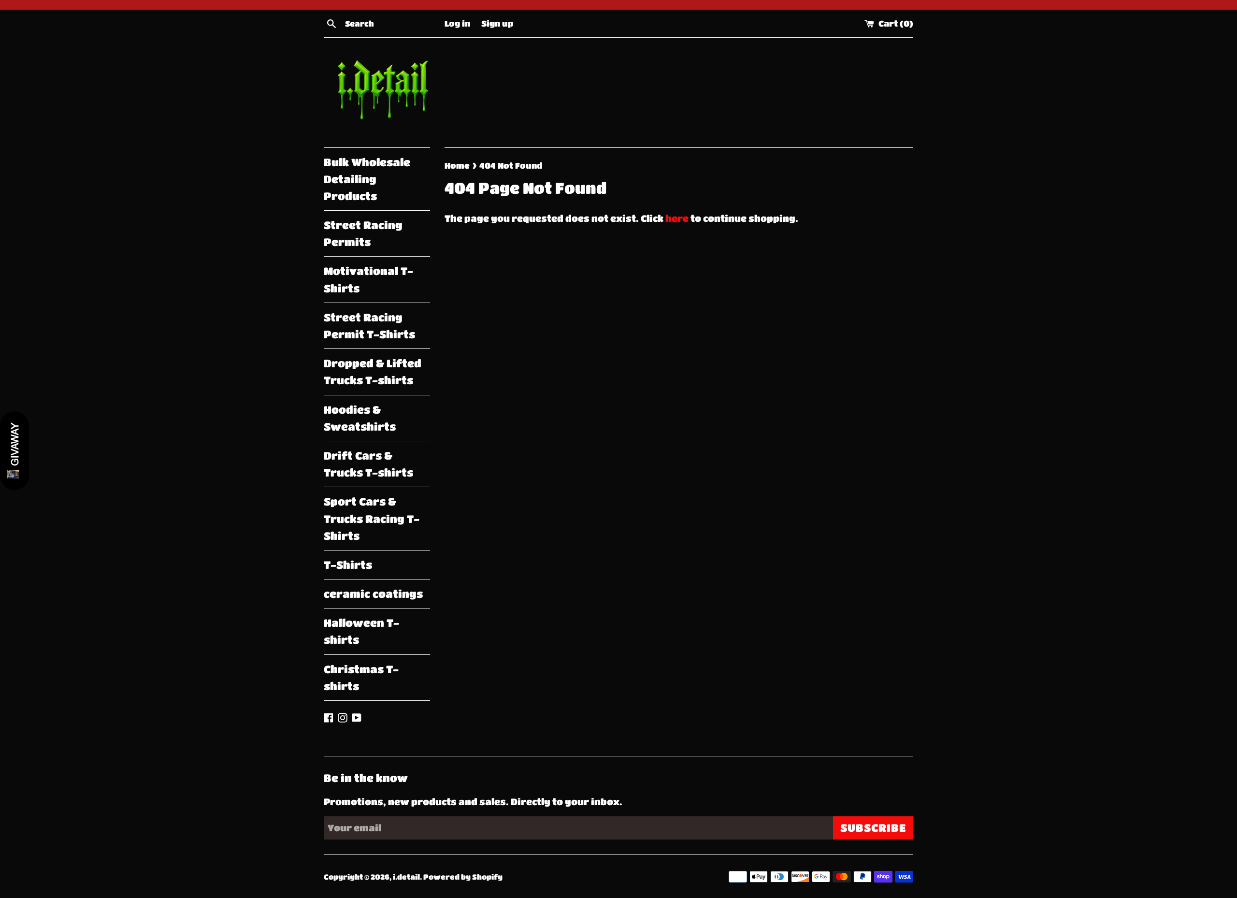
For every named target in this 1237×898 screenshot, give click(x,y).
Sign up (497, 23)
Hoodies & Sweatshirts (360, 418)
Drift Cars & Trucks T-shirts (368, 463)
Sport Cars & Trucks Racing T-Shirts (371, 518)
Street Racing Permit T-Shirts (369, 325)
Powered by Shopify (463, 876)
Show (14, 450)
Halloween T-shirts (361, 631)
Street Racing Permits (363, 233)
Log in (457, 23)
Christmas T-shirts (361, 677)
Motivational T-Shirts (368, 279)
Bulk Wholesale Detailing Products (367, 179)
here (677, 218)
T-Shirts (348, 565)
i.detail (406, 876)
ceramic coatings (373, 594)
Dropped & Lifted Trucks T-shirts (372, 371)
